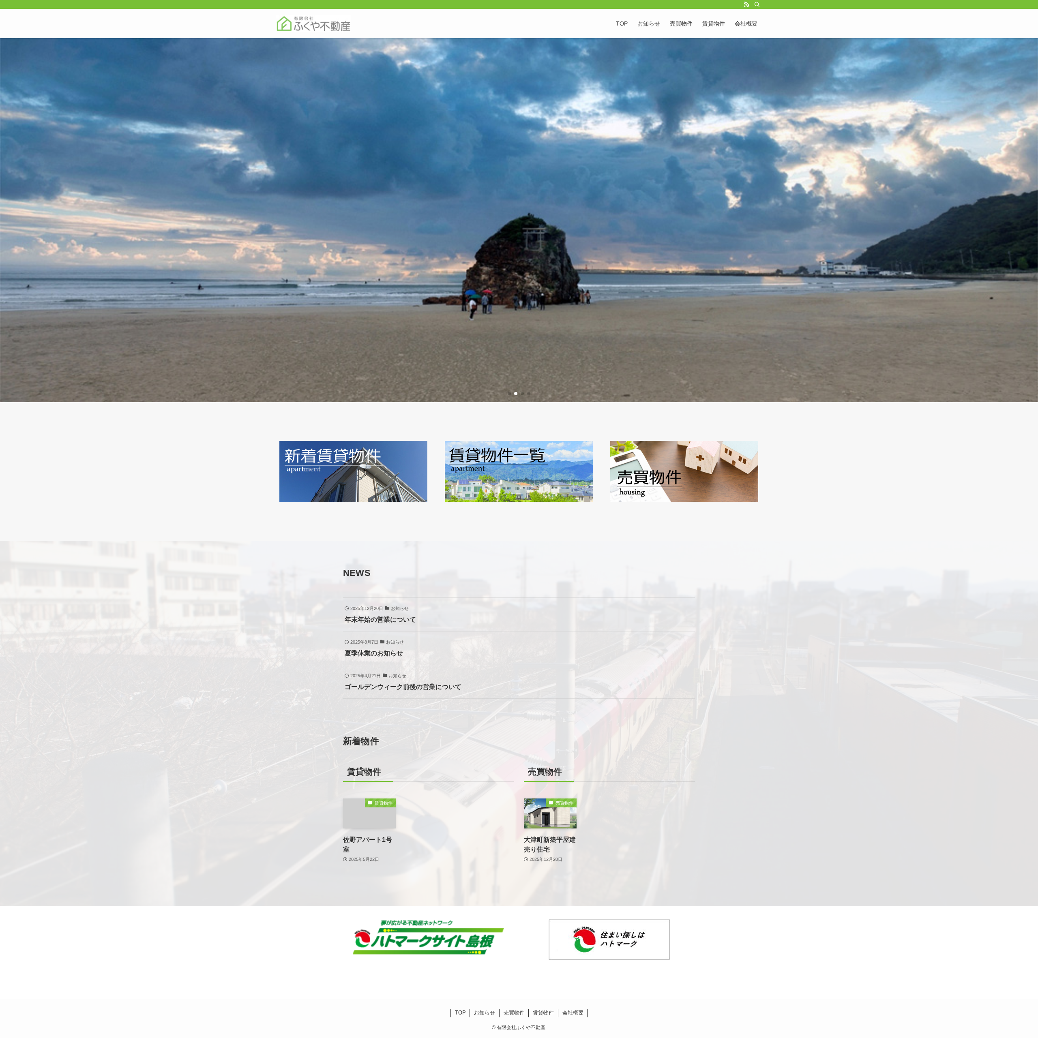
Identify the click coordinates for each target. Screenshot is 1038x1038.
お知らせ (484, 1013)
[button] (509, 393)
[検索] (757, 4)
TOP (460, 1013)
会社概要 (572, 1013)
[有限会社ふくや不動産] (313, 23)
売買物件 (514, 1013)
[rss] (746, 4)
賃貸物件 (543, 1013)
